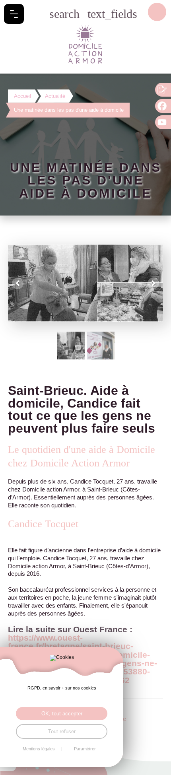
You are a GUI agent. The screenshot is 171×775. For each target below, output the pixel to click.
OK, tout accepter (61, 714)
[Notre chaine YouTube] (163, 122)
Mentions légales (39, 749)
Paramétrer (85, 749)
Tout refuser (62, 731)
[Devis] (163, 90)
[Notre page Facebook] (163, 106)
